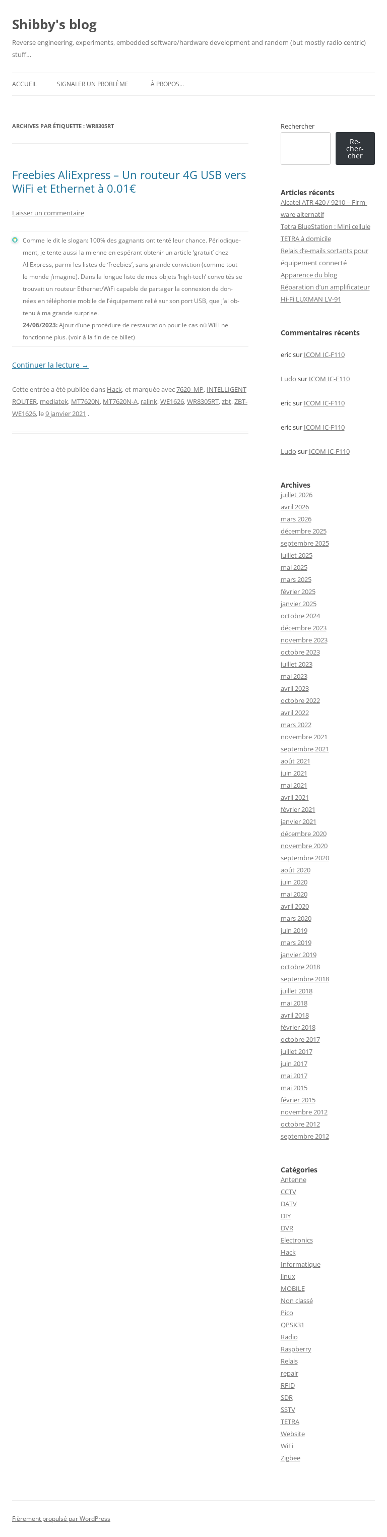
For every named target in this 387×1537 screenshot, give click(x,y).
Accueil (24, 84)
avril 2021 (295, 797)
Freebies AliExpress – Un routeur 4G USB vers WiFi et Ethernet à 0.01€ (129, 181)
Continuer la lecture (50, 365)
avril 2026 (295, 506)
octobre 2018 (300, 966)
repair (289, 1373)
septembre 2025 (305, 543)
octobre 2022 (300, 700)
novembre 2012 (304, 1111)
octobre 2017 (300, 1039)
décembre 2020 (304, 833)
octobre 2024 (300, 615)
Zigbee (290, 1457)
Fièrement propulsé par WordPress (61, 1518)
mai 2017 (294, 1075)
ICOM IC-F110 (324, 354)
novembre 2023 (304, 639)
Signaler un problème (92, 84)
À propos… (167, 84)
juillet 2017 (296, 1051)
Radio (289, 1336)
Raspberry (296, 1348)
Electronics (297, 1240)
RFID (288, 1385)
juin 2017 (294, 1063)
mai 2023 (294, 676)
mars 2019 (296, 942)
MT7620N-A (120, 401)
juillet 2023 (296, 664)
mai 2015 (294, 1087)
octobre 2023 (300, 652)
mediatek (54, 401)
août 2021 (295, 760)
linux (288, 1276)
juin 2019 (294, 930)
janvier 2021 (298, 821)
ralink (149, 401)
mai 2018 (294, 1003)
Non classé (297, 1300)
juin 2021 (294, 773)
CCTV (288, 1191)
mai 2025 (294, 567)
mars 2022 (296, 724)
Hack (114, 389)
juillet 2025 (296, 555)
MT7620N (85, 401)
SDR (287, 1397)
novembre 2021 (304, 736)
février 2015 (298, 1099)
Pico (287, 1312)
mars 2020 (296, 918)
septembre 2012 (305, 1136)
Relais (289, 1361)
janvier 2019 (298, 954)
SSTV (288, 1409)
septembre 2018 (305, 978)
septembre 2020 (305, 857)
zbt (226, 401)
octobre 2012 (300, 1124)
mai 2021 (294, 785)
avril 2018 (295, 1015)
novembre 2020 (304, 845)
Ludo (288, 378)
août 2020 (295, 869)
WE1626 (172, 401)
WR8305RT (203, 401)
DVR (287, 1227)
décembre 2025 (304, 531)
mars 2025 (296, 579)
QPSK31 (292, 1324)
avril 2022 (295, 712)
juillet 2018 (296, 990)
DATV (289, 1203)
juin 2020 (294, 881)
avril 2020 (295, 906)
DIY (286, 1215)
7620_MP (190, 389)
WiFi (287, 1445)
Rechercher (297, 126)
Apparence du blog (309, 274)
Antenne (293, 1179)
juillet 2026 (296, 494)
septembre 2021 (305, 748)
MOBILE (293, 1288)
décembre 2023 (304, 627)
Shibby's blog (54, 24)
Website (293, 1433)
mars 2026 (296, 518)
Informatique (300, 1264)
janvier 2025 (298, 603)
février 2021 (298, 809)
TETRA (290, 1421)
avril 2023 (295, 688)
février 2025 (298, 591)
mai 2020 (294, 894)
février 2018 (298, 1027)
